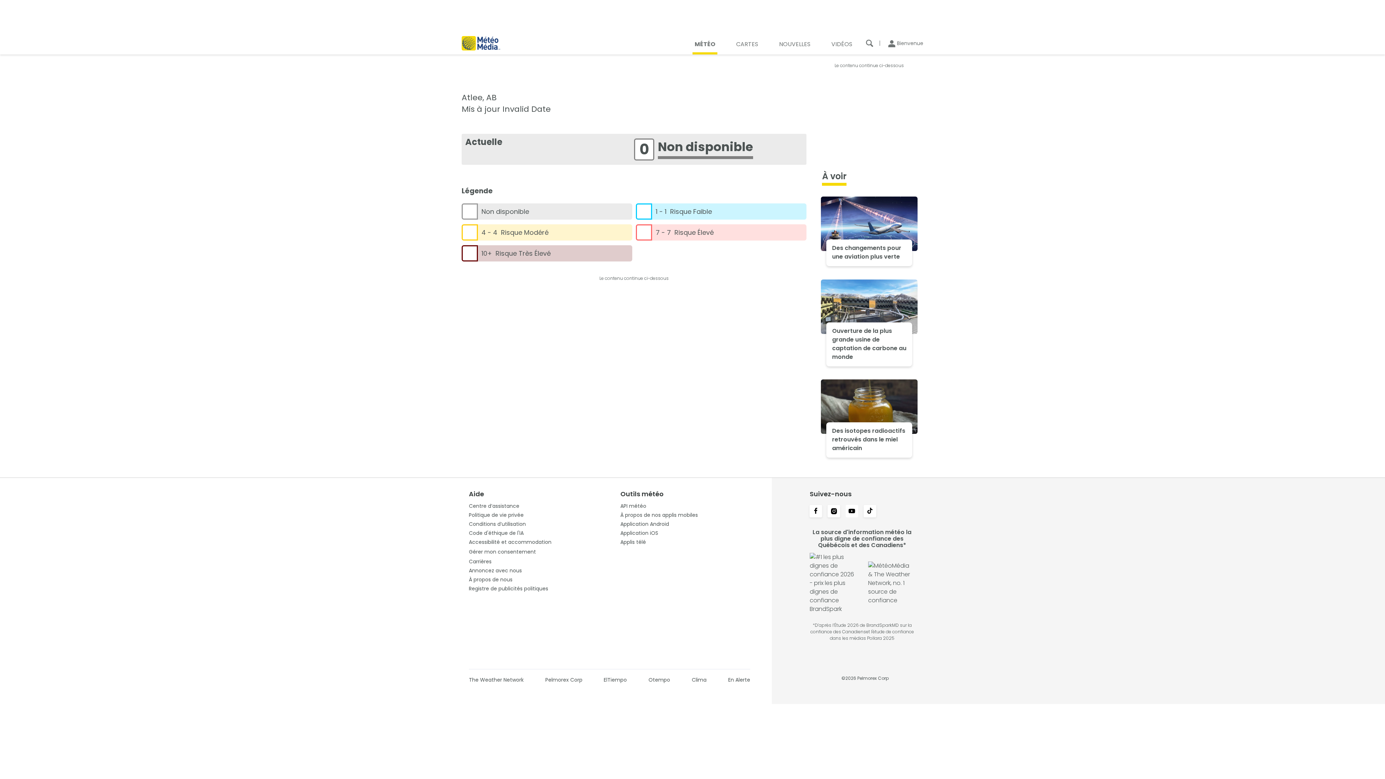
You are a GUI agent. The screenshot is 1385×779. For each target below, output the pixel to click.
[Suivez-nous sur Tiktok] (870, 512)
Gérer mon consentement (502, 552)
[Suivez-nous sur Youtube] (852, 512)
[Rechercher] (869, 43)
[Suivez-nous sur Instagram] (834, 512)
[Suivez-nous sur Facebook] (816, 512)
